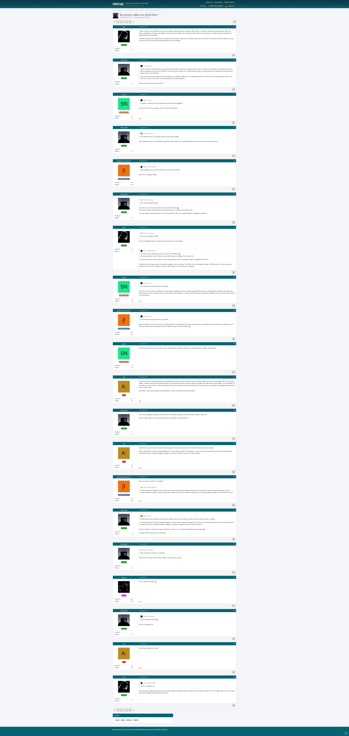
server (117, 720)
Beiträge (117, 50)
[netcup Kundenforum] (131, 4)
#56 (234, 544)
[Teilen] (234, 21)
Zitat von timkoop (148, 200)
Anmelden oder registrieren (216, 6)
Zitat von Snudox (148, 133)
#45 (234, 161)
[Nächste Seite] (133, 21)
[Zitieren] (233, 55)
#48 (234, 277)
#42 (234, 60)
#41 (234, 27)
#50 (234, 344)
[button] (230, 6)
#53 (234, 443)
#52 (234, 410)
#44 (234, 127)
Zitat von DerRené (148, 616)
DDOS (123, 720)
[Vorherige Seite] (114, 21)
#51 (234, 377)
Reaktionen (118, 48)
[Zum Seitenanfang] (346, 733)
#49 (234, 310)
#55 (234, 510)
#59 (234, 644)
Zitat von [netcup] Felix (149, 487)
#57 (234, 577)
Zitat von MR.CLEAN (149, 167)
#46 (234, 194)
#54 (234, 477)
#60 (234, 677)
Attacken (129, 720)
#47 (234, 227)
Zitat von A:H (147, 516)
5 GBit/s (136, 720)
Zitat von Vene (147, 66)
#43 (234, 94)
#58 (234, 610)
